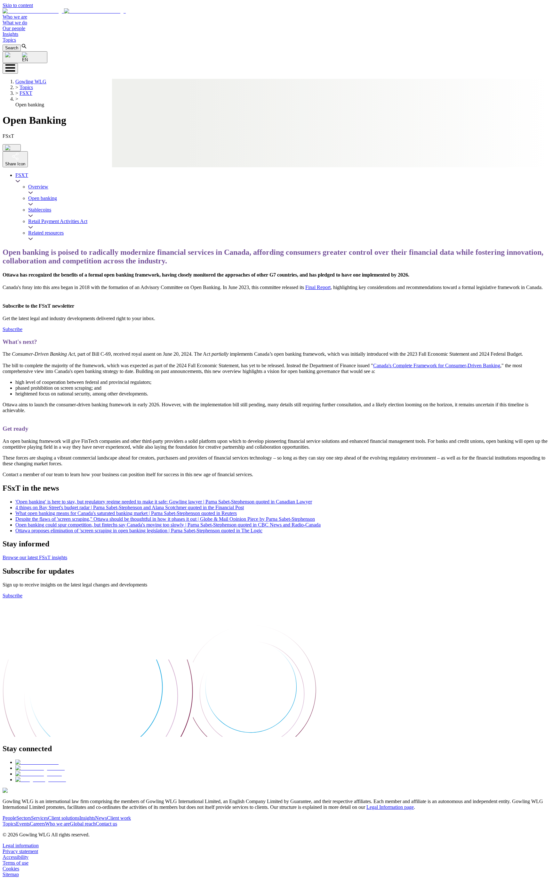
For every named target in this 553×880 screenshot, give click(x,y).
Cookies (11, 868)
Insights (10, 34)
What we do (15, 22)
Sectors (23, 818)
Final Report (318, 287)
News (101, 818)
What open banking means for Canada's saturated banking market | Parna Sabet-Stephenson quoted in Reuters (126, 513)
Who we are (15, 17)
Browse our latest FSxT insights (35, 557)
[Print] (12, 147)
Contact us (106, 823)
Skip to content (18, 5)
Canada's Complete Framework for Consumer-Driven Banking (436, 365)
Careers (37, 823)
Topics (9, 40)
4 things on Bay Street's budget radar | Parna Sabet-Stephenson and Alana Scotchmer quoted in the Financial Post (129, 507)
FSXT (26, 93)
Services (39, 818)
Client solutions (63, 818)
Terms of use (15, 863)
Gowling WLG (30, 81)
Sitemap (11, 874)
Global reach (83, 823)
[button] (64, 11)
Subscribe (12, 329)
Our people (14, 28)
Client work (119, 818)
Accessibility (15, 857)
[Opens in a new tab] (37, 762)
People (9, 818)
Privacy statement (20, 851)
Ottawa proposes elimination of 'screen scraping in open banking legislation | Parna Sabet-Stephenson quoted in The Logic (138, 530)
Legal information (21, 845)
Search (11, 48)
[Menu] (10, 68)
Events (23, 823)
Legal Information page (390, 807)
